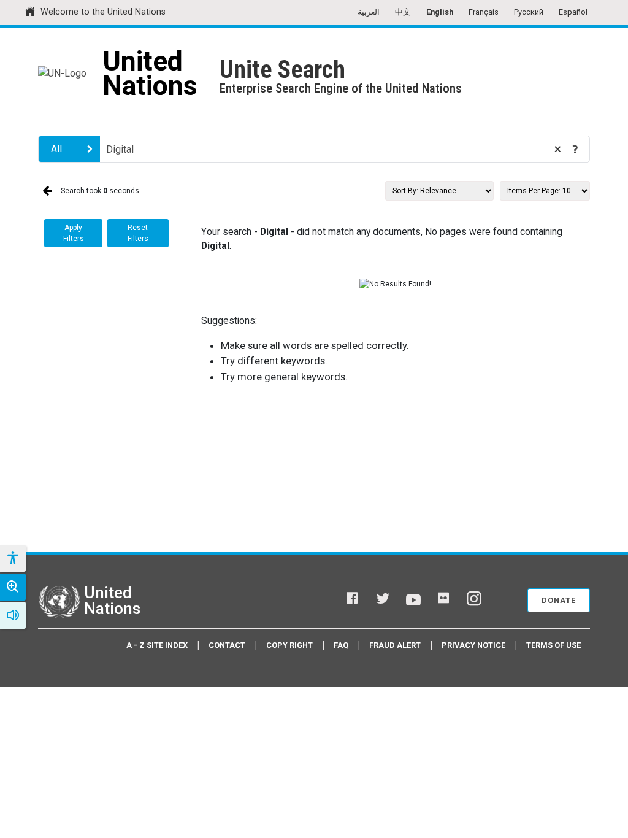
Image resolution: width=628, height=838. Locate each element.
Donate (559, 600)
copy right (289, 645)
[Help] (575, 149)
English (439, 12)
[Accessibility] (12, 558)
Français (484, 12)
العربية (369, 12)
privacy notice (473, 645)
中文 (403, 12)
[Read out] (13, 615)
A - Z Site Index (157, 645)
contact (227, 645)
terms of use (553, 645)
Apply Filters (73, 233)
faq (341, 645)
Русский (528, 12)
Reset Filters (138, 233)
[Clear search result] (557, 149)
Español (573, 12)
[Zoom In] (13, 587)
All (56, 149)
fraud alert (395, 645)
